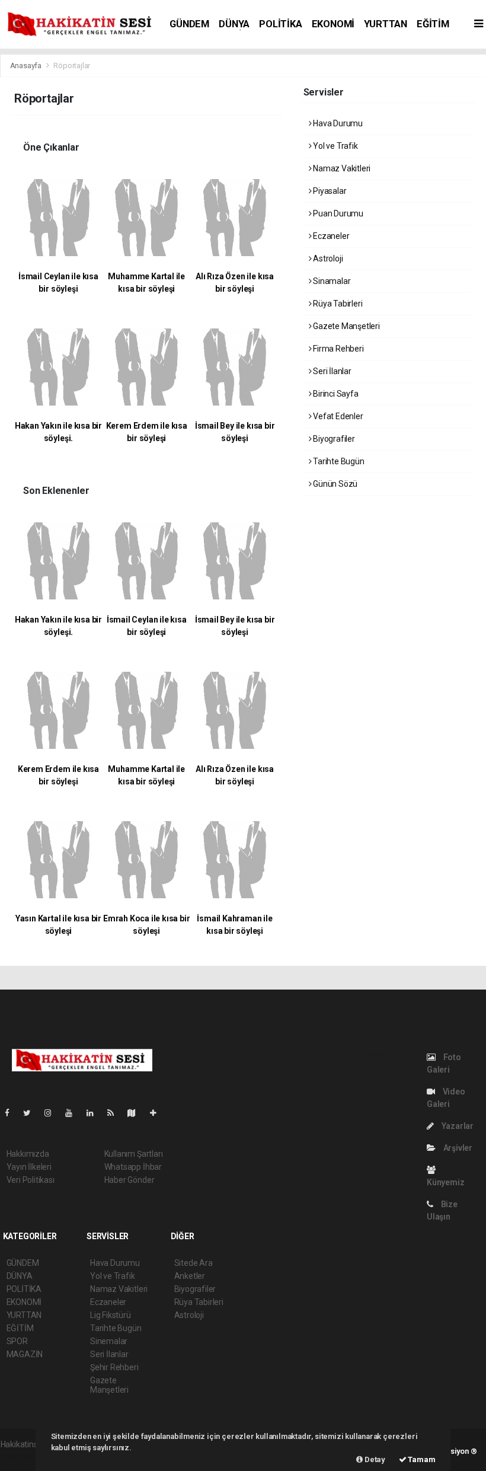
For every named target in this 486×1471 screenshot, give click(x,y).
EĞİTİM (433, 24)
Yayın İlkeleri (29, 1167)
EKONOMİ (333, 24)
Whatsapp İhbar (133, 1167)
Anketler (189, 1276)
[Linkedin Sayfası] (95, 1113)
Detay (374, 1459)
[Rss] (115, 1113)
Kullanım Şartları (133, 1154)
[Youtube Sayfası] (73, 1113)
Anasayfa (26, 65)
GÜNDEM (189, 24)
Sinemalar (108, 1341)
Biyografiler (333, 438)
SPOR (17, 1341)
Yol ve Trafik (334, 146)
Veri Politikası (31, 1180)
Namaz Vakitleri (340, 168)
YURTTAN (385, 24)
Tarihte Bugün (337, 461)
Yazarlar (457, 1126)
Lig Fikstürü (110, 1315)
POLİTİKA (280, 24)
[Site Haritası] (136, 1113)
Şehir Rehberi (114, 1367)
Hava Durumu (337, 123)
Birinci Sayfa (334, 393)
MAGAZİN (25, 1354)
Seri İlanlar (331, 371)
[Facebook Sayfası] (12, 1113)
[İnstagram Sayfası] (52, 1113)
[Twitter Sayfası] (31, 1113)
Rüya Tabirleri (336, 303)
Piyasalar (328, 191)
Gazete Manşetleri (345, 326)
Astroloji (327, 258)
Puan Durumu (337, 213)
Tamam (421, 1459)
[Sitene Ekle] (158, 1113)
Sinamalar (330, 281)
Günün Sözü (334, 484)
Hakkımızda (28, 1154)
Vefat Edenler (337, 416)
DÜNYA (234, 24)
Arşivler (457, 1148)
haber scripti (23, 1457)
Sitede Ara (193, 1263)
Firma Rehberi (337, 348)
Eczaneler (330, 236)
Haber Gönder (129, 1180)
